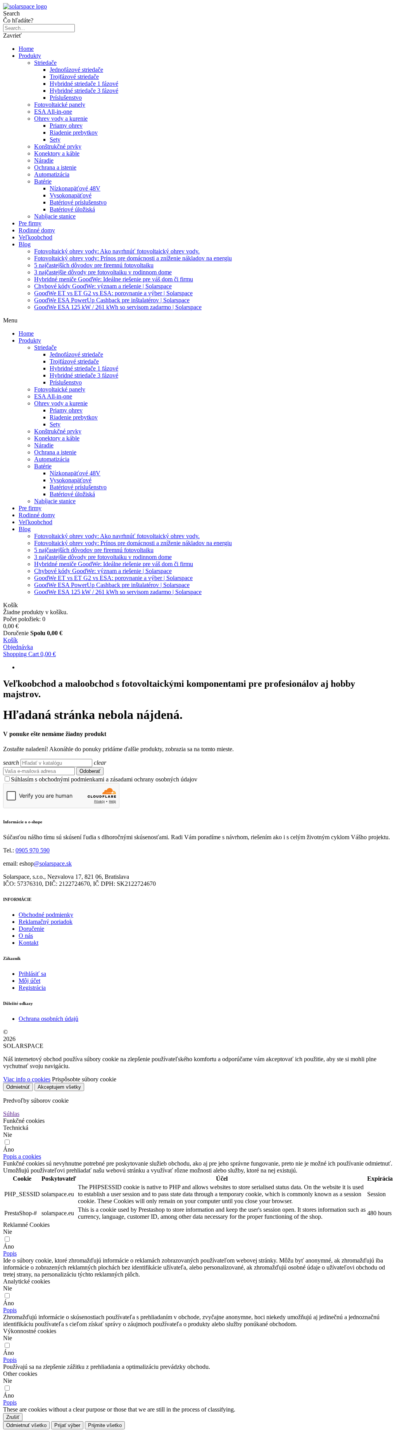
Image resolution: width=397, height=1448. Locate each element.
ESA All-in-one (53, 111)
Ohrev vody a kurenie (61, 118)
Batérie (43, 181)
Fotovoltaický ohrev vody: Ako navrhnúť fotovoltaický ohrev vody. (117, 251)
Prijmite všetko (105, 1425)
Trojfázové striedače (74, 76)
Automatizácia (51, 174)
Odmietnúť (18, 1087)
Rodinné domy (37, 230)
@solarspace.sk (53, 863)
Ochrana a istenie (55, 167)
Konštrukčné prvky (57, 146)
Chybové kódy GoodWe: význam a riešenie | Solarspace (103, 286)
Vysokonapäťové (70, 195)
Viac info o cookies (26, 1079)
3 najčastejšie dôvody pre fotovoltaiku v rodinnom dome (103, 272)
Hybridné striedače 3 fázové (84, 90)
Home (26, 48)
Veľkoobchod (35, 237)
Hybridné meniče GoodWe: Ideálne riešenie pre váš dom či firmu (113, 279)
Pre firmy (30, 223)
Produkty (30, 55)
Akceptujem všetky (59, 1087)
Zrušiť (12, 1417)
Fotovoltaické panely (59, 104)
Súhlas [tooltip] (11, 1113)
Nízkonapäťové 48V (75, 188)
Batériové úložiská (72, 209)
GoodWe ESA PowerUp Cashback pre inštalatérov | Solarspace (112, 300)
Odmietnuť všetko (26, 1425)
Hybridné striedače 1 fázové (84, 83)
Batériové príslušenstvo (78, 202)
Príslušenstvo (66, 97)
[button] (22, 1156)
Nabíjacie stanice (55, 216)
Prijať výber (67, 1425)
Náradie (44, 160)
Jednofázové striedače (76, 69)
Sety (55, 139)
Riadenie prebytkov (74, 132)
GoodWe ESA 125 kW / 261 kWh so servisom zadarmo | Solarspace (118, 307)
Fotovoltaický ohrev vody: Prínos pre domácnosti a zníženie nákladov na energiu (133, 258)
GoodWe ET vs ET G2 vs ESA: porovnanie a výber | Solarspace (113, 293)
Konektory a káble (56, 153)
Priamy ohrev (66, 125)
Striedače (45, 62)
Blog (25, 244)
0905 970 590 (33, 850)
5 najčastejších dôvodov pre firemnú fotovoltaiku (94, 265)
